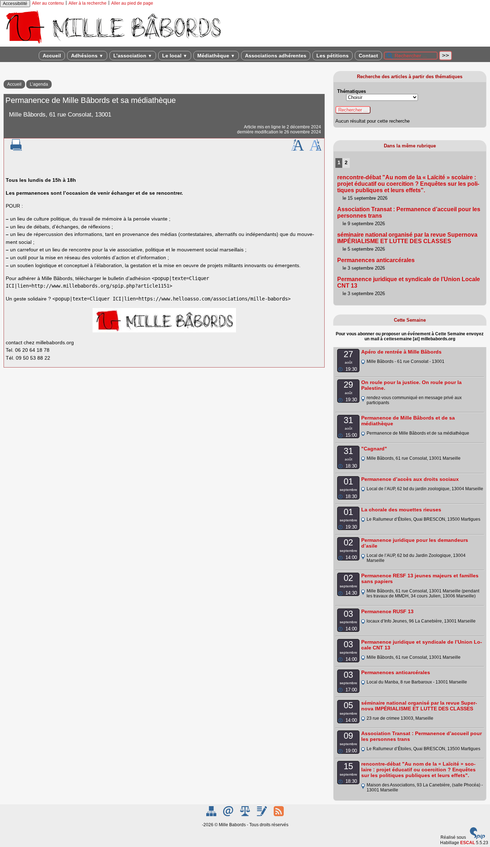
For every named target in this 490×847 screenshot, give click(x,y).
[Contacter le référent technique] (228, 814)
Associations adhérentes (275, 55)
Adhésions (87, 55)
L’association (132, 55)
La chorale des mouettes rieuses (401, 509)
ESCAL (467, 842)
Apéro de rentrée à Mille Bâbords (401, 352)
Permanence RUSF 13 (387, 611)
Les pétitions (332, 55)
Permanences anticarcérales (376, 260)
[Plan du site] (211, 814)
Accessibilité (15, 3)
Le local (174, 55)
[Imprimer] (16, 149)
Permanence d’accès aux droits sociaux (410, 479)
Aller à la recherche (88, 3)
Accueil (52, 55)
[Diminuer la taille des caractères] (315, 149)
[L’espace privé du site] (262, 814)
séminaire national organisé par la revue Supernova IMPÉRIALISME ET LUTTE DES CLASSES (407, 238)
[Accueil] (113, 44)
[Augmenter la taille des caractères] (297, 149)
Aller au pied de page (132, 3)
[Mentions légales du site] (245, 814)
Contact (368, 55)
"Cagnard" (374, 448)
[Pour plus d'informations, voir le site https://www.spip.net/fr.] (477, 837)
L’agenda (39, 84)
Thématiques (351, 91)
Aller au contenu (48, 3)
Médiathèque (216, 55)
